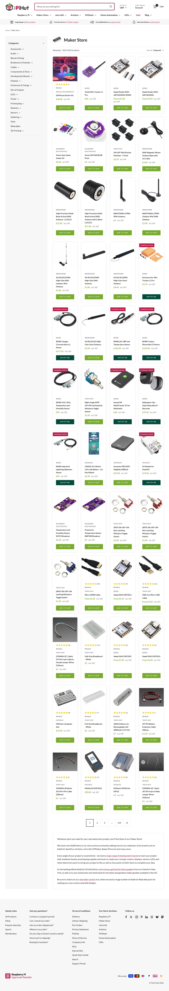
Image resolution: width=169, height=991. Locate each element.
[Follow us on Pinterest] (142, 917)
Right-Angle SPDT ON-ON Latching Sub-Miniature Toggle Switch (94, 407)
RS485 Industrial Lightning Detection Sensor (64, 469)
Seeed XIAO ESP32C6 (151, 656)
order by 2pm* (155, 22)
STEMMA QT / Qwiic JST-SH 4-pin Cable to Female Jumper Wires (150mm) (65, 661)
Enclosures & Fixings (20, 85)
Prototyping (16, 103)
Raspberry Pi (23, 15)
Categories (13, 43)
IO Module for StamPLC (148, 468)
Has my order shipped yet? (41, 925)
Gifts (127, 15)
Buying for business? (39, 942)
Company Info (78, 942)
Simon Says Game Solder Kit (63, 156)
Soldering (15, 117)
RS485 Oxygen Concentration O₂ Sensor (63, 344)
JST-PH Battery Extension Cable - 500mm (149, 727)
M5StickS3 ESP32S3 (93, 788)
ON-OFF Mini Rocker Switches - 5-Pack (122, 154)
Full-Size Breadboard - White (93, 725)
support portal (115, 22)
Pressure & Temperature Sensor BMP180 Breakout (93, 533)
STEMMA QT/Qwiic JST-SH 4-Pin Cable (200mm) (64, 791)
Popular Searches (13, 925)
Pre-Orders (77, 925)
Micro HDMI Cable (92, 595)
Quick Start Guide (80, 955)
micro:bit (59, 15)
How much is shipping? (40, 938)
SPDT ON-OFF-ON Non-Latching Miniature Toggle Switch (121, 532)
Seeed (87, 88)
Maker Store (42, 15)
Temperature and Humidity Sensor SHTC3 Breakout (63, 533)
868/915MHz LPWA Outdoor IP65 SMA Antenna (150, 216)
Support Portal (79, 963)
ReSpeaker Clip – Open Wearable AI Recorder (150, 405)
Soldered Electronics (61, 150)
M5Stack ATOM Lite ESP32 (122, 789)
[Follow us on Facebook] (126, 917)
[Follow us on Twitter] (131, 917)
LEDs (13, 94)
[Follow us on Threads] (152, 917)
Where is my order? (38, 929)
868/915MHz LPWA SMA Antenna (122, 215)
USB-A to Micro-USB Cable (151, 596)
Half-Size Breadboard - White (94, 657)
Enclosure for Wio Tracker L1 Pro (149, 279)
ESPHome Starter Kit (64, 95)
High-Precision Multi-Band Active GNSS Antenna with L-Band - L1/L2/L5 (94, 218)
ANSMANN (89, 463)
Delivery (76, 916)
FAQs (7, 920)
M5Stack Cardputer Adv (64, 725)
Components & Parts (20, 71)
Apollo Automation (65, 92)
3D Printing (16, 130)
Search (8, 929)
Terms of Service (79, 938)
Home (7, 30)
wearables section (87, 879)
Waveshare (147, 149)
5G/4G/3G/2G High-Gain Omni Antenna (93, 343)
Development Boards (20, 76)
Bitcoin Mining (17, 58)
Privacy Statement (80, 929)
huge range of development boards (122, 855)
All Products (11, 916)
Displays (15, 80)
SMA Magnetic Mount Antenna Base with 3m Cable (151, 155)
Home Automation (109, 15)
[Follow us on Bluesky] (157, 917)
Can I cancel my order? (40, 920)
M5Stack (89, 15)
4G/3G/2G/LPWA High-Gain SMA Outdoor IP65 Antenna (63, 282)
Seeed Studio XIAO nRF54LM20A (150, 93)
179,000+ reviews (72, 22)
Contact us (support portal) (42, 916)
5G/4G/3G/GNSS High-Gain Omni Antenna (121, 280)
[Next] (126, 823)
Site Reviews (11, 933)
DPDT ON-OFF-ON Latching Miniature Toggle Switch (64, 594)
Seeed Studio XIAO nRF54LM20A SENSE (122, 93)
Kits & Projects (17, 90)
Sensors (14, 112)
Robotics (15, 108)
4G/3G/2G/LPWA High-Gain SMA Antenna (92, 280)
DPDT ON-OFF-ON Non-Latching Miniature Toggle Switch (150, 532)
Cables (14, 67)
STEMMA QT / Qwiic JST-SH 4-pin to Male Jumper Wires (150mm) (151, 792)
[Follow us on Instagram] (136, 917)
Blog (147, 15)
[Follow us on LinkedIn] (146, 917)
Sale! (138, 15)
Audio (14, 53)
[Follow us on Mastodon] (162, 917)
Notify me (151, 297)
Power (14, 99)
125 (119, 822)
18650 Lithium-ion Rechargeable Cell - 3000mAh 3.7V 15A (122, 727)
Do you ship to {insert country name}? (47, 933)
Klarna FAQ (77, 950)
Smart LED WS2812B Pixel (93, 156)
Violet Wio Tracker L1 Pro (94, 93)
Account (139, 7)
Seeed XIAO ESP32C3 (123, 595)
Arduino (74, 15)
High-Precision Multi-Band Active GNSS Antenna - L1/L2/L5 (65, 216)
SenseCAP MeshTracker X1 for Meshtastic (122, 405)
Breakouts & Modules (21, 62)
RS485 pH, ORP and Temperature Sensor (122, 343)
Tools (13, 121)
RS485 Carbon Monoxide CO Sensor (151, 343)
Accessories (16, 49)
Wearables (15, 126)
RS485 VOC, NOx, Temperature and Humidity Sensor (63, 405)
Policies (75, 933)
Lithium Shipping (79, 920)
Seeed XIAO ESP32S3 (122, 656)
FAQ (74, 946)
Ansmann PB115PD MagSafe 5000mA (122, 468)
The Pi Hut (118, 149)
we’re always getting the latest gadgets (116, 869)
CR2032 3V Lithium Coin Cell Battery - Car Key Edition (94, 469)
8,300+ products (29, 22)
